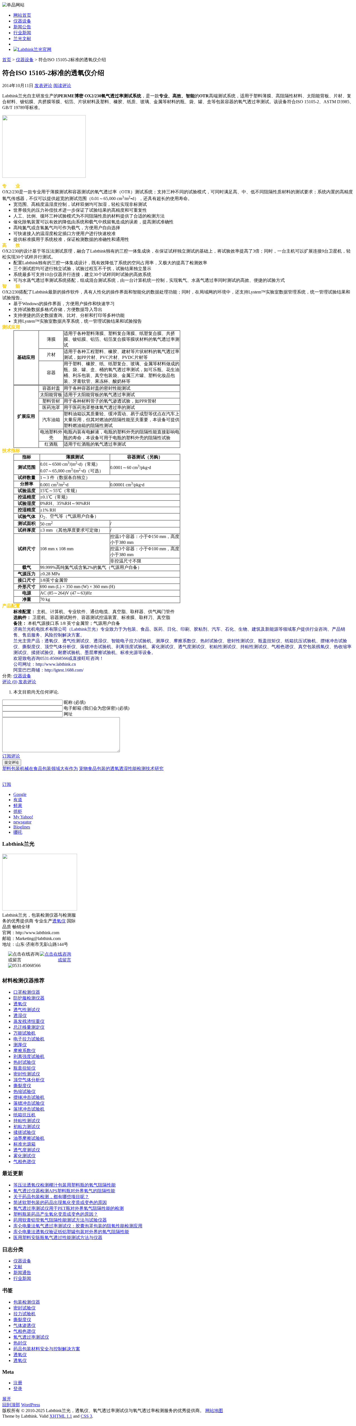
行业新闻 (22, 32)
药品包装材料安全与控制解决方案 (46, 1348)
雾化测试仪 (24, 1155)
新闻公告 (22, 26)
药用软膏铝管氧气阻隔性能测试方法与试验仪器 (60, 1220)
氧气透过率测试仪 (31, 1337)
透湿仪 (20, 1015)
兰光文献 (22, 38)
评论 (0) (9, 681)
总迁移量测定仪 (28, 1027)
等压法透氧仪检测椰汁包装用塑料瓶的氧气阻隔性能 (64, 1185)
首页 (6, 59)
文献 (17, 1266)
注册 (17, 1382)
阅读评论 (62, 85)
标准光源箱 (24, 1144)
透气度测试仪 (26, 1150)
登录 (17, 1388)
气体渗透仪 (24, 1325)
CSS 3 (86, 1416)
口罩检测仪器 (26, 992)
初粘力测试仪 (26, 1126)
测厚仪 (20, 1044)
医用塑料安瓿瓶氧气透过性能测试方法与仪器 (57, 1237)
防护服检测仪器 (28, 998)
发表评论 (43, 85)
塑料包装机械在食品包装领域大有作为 (40, 768)
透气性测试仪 (26, 1009)
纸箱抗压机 (24, 1114)
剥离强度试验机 (28, 1056)
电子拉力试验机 (28, 1039)
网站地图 (214, 1410)
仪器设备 (22, 21)
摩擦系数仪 (24, 1050)
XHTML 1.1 (61, 1416)
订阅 (6, 784)
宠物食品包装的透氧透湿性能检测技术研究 (121, 768)
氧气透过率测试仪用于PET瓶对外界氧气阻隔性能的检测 (68, 1208)
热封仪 (20, 1343)
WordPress (30, 1404)
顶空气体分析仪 (28, 1079)
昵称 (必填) (74, 702)
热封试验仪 (24, 1062)
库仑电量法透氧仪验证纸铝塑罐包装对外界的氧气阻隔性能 (71, 1231)
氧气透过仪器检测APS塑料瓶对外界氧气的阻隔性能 (64, 1190)
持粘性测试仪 (26, 1120)
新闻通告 (22, 1272)
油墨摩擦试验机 (28, 1138)
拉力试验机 (24, 1313)
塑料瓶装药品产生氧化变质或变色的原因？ (55, 1214)
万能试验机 (24, 1033)
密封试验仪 (24, 1308)
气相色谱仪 (24, 1161)
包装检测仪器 (26, 1302)
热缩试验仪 (24, 1091)
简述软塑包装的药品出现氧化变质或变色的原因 (60, 1202)
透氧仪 (59, 921)
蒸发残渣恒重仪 (28, 1021)
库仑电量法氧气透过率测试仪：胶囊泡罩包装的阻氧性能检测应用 (77, 1225)
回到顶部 (11, 1404)
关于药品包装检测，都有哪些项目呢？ (51, 1196)
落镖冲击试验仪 (28, 1103)
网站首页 (22, 15)
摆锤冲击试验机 (28, 1097)
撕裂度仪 (22, 1085)
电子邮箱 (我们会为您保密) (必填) (96, 708)
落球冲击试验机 (28, 1109)
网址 (68, 714)
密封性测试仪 (26, 1074)
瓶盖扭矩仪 (24, 1068)
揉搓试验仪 (24, 1132)
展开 (6, 1399)
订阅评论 (11, 756)
